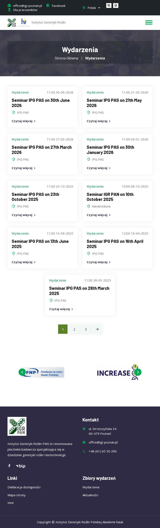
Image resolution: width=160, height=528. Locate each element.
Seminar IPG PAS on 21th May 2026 (114, 102)
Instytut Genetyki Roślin (48, 22)
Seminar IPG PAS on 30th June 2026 (41, 102)
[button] (108, 6)
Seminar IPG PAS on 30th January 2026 (110, 149)
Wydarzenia (90, 487)
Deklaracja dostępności (24, 487)
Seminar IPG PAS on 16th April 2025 (115, 243)
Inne (11, 503)
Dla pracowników (24, 10)
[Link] (97, 329)
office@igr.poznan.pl (27, 6)
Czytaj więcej (22, 121)
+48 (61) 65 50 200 (103, 451)
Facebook (58, 6)
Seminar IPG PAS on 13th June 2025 (40, 243)
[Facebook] (11, 466)
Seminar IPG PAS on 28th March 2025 (79, 290)
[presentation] (22, 372)
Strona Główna (66, 58)
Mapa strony (17, 495)
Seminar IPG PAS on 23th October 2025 (35, 197)
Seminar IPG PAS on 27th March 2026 (42, 149)
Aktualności (90, 495)
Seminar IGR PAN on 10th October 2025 (110, 197)
